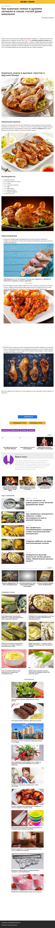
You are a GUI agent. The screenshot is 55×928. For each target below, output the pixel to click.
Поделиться (28, 283)
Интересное (28, 498)
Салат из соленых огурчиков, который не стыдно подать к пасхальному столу (12, 645)
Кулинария (5, 6)
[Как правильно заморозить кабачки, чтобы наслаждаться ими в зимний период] (12, 517)
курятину (27, 40)
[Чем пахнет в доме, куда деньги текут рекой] (27, 690)
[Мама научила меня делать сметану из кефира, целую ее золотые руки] (41, 658)
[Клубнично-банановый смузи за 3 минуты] (27, 882)
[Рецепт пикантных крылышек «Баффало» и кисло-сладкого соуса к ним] (27, 797)
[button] (2, 1)
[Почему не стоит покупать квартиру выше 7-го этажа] (27, 731)
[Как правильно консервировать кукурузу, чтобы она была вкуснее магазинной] (12, 531)
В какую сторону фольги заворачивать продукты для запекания (25, 871)
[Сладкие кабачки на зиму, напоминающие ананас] (12, 544)
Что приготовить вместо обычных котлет (26, 720)
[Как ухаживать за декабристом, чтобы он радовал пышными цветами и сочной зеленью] (27, 753)
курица (24, 430)
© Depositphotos (4, 117)
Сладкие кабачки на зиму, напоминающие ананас (39, 542)
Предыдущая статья (19, 423)
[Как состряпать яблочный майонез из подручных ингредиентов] (13, 658)
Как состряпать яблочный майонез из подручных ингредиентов (10, 672)
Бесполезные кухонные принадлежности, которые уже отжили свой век (26, 828)
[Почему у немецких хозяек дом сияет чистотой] (27, 775)
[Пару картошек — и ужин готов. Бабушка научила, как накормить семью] (41, 631)
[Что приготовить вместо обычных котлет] (27, 711)
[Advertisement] (27, 60)
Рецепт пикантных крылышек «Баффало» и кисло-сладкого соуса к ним (27, 807)
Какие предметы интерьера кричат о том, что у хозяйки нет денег (26, 849)
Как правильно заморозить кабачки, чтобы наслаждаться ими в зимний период (39, 517)
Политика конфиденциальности (10, 922)
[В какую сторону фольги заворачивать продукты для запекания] (27, 861)
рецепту (17, 126)
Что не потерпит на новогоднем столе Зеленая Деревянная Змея (39, 502)
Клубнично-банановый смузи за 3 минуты (26, 891)
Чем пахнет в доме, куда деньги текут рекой (25, 700)
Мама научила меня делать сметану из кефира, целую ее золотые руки (39, 672)
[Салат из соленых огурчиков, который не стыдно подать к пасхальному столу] (13, 631)
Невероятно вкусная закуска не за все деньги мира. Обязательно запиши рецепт (39, 558)
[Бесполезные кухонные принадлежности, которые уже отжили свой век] (27, 818)
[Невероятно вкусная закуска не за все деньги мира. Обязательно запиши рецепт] (12, 558)
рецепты (31, 430)
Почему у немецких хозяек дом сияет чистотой (25, 785)
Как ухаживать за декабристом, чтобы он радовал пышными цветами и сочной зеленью (26, 763)
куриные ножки (14, 430)
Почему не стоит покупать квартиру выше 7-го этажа (26, 741)
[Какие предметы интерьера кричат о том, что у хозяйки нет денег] (27, 840)
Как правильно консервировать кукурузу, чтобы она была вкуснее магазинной (39, 530)
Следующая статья (36, 423)
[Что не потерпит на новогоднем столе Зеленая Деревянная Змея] (12, 503)
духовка (5, 430)
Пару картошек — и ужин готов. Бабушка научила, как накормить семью (41, 645)
